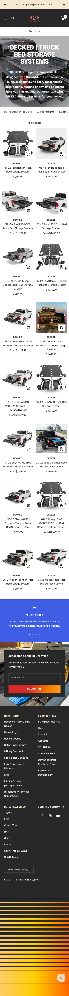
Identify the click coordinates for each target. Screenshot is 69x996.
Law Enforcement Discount (14, 766)
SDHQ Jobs (44, 747)
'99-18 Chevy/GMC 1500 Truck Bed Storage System (18, 343)
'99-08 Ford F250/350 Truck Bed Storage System (18, 226)
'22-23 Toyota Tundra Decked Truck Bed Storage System (51, 345)
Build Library (11, 857)
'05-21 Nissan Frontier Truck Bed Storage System (17, 581)
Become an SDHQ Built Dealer (17, 723)
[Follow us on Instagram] (50, 816)
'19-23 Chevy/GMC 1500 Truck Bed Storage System (18, 464)
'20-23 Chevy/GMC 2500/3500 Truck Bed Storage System (17, 406)
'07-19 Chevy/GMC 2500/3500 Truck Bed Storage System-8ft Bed (51, 523)
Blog (40, 728)
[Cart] (63, 18)
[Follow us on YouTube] (58, 816)
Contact (42, 734)
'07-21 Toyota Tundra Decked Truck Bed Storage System (18, 285)
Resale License (12, 738)
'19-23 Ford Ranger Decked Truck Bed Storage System (51, 283)
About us (43, 740)
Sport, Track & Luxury (16, 850)
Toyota (8, 812)
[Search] (12, 18)
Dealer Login (11, 732)
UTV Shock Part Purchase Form (47, 762)
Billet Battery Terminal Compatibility (16, 794)
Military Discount (13, 751)
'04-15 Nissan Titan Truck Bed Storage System (51, 581)
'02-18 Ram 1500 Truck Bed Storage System (51, 226)
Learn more (47, 4)
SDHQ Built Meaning (49, 721)
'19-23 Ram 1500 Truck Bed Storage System (51, 404)
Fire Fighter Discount (16, 757)
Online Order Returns (15, 745)
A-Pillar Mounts (45, 111)
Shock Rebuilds (46, 753)
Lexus (7, 844)
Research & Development (45, 772)
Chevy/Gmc (11, 825)
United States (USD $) (17, 869)
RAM (6, 831)
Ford (6, 819)
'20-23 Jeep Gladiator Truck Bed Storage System (51, 464)
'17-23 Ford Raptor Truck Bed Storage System (17, 169)
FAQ (6, 774)
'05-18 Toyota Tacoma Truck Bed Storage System (51, 169)
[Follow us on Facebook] (42, 816)
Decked (17, 163)
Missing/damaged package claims (14, 783)
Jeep (7, 838)
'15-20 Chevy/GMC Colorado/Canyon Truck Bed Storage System (17, 523)
